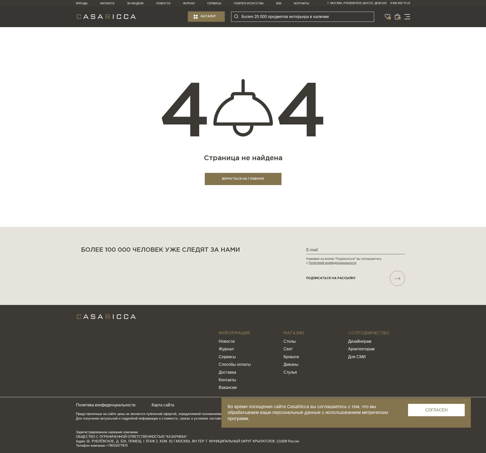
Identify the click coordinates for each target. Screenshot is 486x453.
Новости (163, 3)
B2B (278, 3)
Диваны (291, 364)
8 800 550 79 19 (400, 3)
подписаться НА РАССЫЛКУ (331, 278)
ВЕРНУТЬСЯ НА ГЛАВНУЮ (243, 178)
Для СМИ (357, 357)
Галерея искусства (249, 3)
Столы (290, 341)
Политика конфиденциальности (105, 405)
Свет (288, 349)
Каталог (208, 16)
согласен (436, 410)
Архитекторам (361, 349)
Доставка (227, 372)
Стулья (290, 372)
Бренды (82, 3)
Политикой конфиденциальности (332, 263)
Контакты (301, 3)
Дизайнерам (359, 341)
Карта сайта (163, 405)
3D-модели (135, 3)
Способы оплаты (235, 364)
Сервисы (214, 3)
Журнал (189, 3)
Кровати (291, 357)
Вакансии (228, 387)
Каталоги (107, 3)
